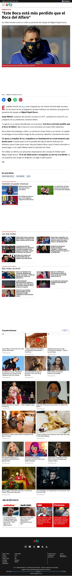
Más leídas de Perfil (11, 268)
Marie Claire (6, 558)
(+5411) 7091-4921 (45, 571)
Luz (15, 557)
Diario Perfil (6, 553)
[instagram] (26, 547)
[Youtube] (38, 547)
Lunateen (17, 560)
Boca (23, 106)
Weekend (5, 561)
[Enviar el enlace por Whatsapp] (15, 100)
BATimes (16, 561)
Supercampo (18, 553)
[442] (36, 541)
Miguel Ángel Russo (8, 176)
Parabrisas (5, 563)
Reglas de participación (63, 556)
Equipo (61, 553)
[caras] (44, 505)
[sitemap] (46, 547)
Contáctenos (51, 555)
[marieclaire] (28, 505)
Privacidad (50, 557)
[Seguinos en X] (34, 547)
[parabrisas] (61, 505)
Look (16, 555)
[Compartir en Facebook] (4, 100)
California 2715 (16, 571)
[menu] (3, 5)
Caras (4, 555)
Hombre (5, 560)
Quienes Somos (52, 553)
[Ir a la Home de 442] (9, 6)
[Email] (20, 100)
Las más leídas (9, 234)
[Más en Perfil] (13, 500)
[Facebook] (30, 547)
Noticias (5, 557)
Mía (15, 558)
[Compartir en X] (9, 100)
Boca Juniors (20, 176)
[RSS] (42, 547)
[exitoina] (11, 505)
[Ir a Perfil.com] (66, 2)
